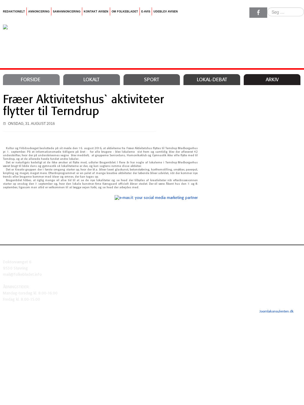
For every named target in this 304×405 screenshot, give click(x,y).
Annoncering (39, 11)
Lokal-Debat (212, 79)
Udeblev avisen (165, 11)
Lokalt (91, 79)
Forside (30, 79)
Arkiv (272, 79)
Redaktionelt (14, 11)
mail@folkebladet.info (22, 275)
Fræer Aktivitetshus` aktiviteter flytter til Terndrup (83, 106)
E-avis (145, 11)
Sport (151, 79)
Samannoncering (66, 11)
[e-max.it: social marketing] (156, 198)
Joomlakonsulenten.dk (276, 311)
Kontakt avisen (96, 11)
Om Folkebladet (125, 11)
